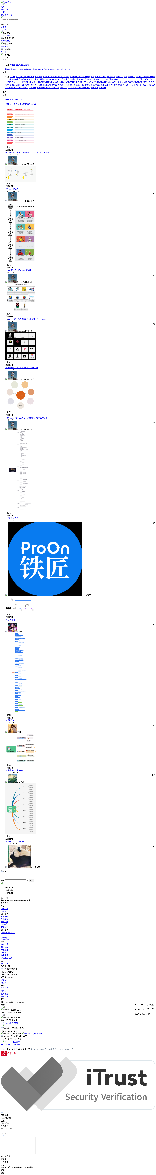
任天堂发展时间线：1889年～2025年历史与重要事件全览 (28, 152)
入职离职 (69, 85)
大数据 (112, 77)
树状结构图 (27, 69)
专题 (3, 12)
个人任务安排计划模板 (14, 842)
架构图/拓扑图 (6, 35)
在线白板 (4, 919)
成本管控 (112, 85)
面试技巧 (127, 85)
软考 (132, 79)
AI (2, 4)
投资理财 (9, 88)
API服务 (4, 924)
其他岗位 (107, 82)
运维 (125, 77)
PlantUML (5, 939)
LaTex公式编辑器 (8, 933)
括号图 (56, 69)
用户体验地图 (63, 77)
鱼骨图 (19, 69)
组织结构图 (42, 69)
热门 (11, 104)
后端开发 (119, 77)
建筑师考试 (49, 82)
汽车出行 (131, 82)
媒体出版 (13, 85)
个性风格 (48, 88)
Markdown (5, 916)
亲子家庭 (24, 88)
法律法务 (21, 85)
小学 (94, 82)
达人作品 (33, 104)
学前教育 (68, 82)
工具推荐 (40, 79)
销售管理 (120, 85)
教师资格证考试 (74, 79)
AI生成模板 (5, 41)
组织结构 (85, 85)
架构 (104, 77)
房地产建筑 (29, 85)
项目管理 (46, 77)
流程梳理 (4, 30)
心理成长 (32, 88)
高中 (86, 82)
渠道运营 (139, 77)
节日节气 (102, 88)
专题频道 (4, 950)
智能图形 (4, 927)
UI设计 (12, 77)
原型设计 (4, 922)
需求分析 (73, 77)
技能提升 (61, 85)
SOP (106, 85)
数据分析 (147, 77)
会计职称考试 (39, 82)
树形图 (50, 69)
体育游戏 (86, 88)
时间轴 (34, 69)
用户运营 (55, 79)
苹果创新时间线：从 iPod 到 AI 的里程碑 (21, 368)
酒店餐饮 (115, 82)
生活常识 (79, 88)
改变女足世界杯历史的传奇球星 (18, 270)
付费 (22, 100)
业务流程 (54, 77)
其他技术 (81, 77)
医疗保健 (38, 85)
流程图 (12, 65)
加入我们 (4, 991)
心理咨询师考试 (87, 79)
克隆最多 (17, 104)
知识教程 (4, 947)
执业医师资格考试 (26, 82)
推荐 (3, 7)
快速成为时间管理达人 (14, 770)
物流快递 (46, 85)
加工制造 (146, 82)
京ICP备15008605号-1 (39, 1049)
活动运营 (32, 79)
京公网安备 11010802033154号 (61, 1049)
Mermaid (4, 937)
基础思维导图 (10, 69)
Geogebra (4, 935)
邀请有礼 (4, 964)
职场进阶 (40, 88)
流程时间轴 (10, 620)
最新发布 (25, 104)
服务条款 (4, 994)
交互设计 (30, 77)
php (88, 77)
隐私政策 (4, 996)
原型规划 (38, 77)
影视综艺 (71, 88)
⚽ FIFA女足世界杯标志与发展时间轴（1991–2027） (26, 319)
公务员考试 (125, 79)
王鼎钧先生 (10, 720)
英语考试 (138, 79)
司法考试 (107, 79)
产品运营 (48, 79)
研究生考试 (116, 79)
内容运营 (15, 79)
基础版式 (55, 88)
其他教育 (75, 82)
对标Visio (4, 983)
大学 (90, 82)
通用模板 (63, 88)
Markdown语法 (7, 958)
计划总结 (135, 85)
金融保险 (123, 82)
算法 (92, 77)
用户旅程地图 (21, 77)
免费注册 (8, 15)
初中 (82, 82)
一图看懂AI (5, 46)
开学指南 (4, 52)
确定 (31, 881)
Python (130, 77)
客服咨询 (100, 82)
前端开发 (98, 77)
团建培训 (54, 85)
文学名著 (17, 88)
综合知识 (143, 85)
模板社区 (4, 10)
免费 (11, 100)
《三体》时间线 (11, 518)
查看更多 (4, 27)
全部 (3, 69)
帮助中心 (4, 953)
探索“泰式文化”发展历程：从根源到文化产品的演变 (26, 418)
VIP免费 (17, 100)
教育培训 (139, 82)
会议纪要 (100, 85)
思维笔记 (27, 65)
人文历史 (151, 85)
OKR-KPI (77, 85)
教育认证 (4, 980)
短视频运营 (23, 79)
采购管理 (93, 85)
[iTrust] (78, 1110)
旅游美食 (94, 88)
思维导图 (19, 65)
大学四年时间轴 (11, 189)
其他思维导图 (64, 69)
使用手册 (4, 955)
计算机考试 (98, 79)
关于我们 (4, 988)
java (108, 77)
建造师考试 (59, 82)
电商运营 (63, 79)
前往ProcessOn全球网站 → (11, 1045)
